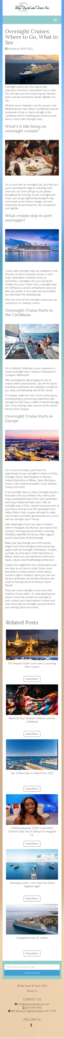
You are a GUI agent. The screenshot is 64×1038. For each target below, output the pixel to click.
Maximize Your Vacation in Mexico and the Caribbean (32, 720)
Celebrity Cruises (35, 274)
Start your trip (32, 972)
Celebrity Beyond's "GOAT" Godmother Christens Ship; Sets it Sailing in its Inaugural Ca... (32, 831)
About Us (32, 990)
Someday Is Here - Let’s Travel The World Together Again (32, 884)
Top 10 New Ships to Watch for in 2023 (32, 773)
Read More (32, 679)
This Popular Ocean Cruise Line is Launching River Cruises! (32, 665)
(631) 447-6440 (33, 1007)
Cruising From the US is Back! (32, 937)
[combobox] (32, 967)
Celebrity (16, 368)
